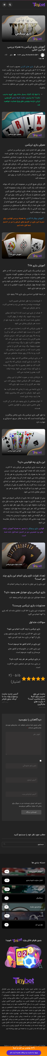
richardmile (30, 55)
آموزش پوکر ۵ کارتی (34, 218)
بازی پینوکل (33, 528)
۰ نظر (11, 55)
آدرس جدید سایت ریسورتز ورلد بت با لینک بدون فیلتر (10, 698)
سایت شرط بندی (18, 97)
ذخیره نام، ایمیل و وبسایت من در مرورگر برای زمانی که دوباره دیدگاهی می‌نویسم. (26, 804)
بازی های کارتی (27, 66)
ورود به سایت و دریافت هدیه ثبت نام (24, 1053)
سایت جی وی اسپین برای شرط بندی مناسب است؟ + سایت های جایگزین (36, 700)
